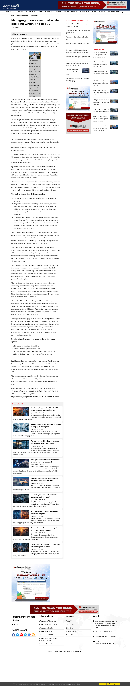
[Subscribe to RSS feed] (33, 634)
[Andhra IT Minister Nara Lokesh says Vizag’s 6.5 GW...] (114, 119)
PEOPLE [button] (8, 12)
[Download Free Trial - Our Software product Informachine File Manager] (37, 583)
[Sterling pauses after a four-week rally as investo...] (114, 55)
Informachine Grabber (46, 628)
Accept (103, 684)
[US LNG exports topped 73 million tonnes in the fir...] (114, 83)
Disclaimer (69, 628)
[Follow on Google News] (29, 634)
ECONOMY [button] (74, 12)
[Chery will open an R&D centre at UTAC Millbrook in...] (114, 111)
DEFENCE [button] (93, 12)
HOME (13, 16)
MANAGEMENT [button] (30, 12)
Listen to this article (21, 34)
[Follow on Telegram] (25, 634)
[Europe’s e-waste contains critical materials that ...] (114, 74)
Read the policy (113, 684)
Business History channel (48, 644)
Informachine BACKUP (47, 635)
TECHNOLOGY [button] (49, 12)
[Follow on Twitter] (17, 634)
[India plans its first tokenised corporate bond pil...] (114, 64)
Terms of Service (72, 635)
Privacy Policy (71, 631)
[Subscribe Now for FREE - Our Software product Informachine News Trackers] (92, 5)
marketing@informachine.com (105, 643)
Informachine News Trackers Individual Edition (48, 639)
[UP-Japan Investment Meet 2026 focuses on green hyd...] (114, 102)
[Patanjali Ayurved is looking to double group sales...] (86, 72)
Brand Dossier (22, 16)
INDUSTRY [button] (40, 12)
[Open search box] (122, 12)
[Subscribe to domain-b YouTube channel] (21, 634)
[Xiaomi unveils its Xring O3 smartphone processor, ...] (114, 93)
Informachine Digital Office (48, 624)
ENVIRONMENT (84, 12)
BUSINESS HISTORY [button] (114, 12)
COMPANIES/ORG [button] (18, 12)
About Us (69, 621)
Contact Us (70, 624)
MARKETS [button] (66, 12)
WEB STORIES (102, 12)
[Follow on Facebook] (13, 634)
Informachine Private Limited (62, 651)
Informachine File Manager (48, 621)
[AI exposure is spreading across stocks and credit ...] (114, 128)
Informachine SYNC (45, 631)
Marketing (34, 16)
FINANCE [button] (58, 12)
